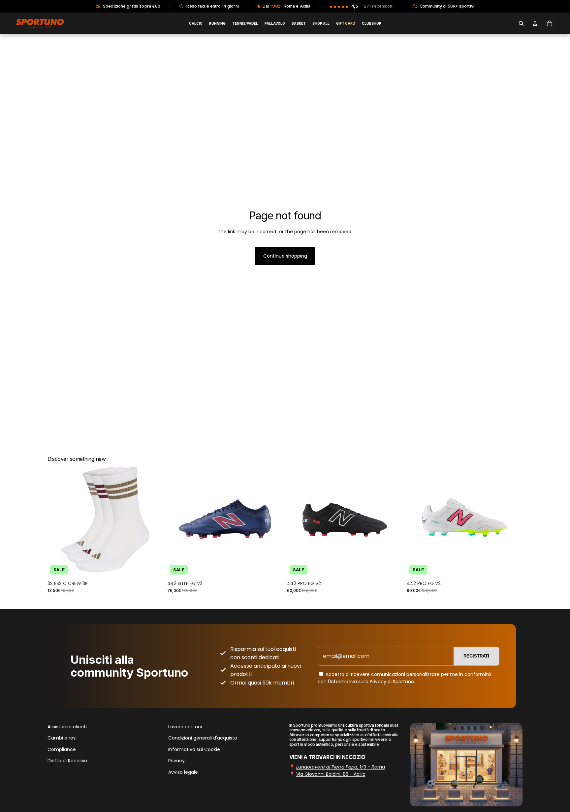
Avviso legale (183, 772)
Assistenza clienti (67, 726)
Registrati (476, 656)
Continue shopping (285, 256)
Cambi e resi (62, 738)
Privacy (176, 760)
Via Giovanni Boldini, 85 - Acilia (330, 774)
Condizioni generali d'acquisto (202, 738)
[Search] (521, 23)
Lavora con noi (185, 726)
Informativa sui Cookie (194, 749)
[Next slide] (153, 519)
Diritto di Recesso (67, 760)
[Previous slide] (57, 519)
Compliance (62, 749)
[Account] (535, 23)
